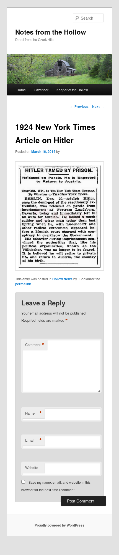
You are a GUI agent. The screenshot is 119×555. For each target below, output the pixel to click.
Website (31, 467)
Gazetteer (41, 89)
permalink (23, 283)
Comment (34, 344)
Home (21, 89)
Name (33, 413)
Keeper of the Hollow (72, 89)
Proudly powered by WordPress (59, 525)
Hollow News (62, 278)
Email (33, 440)
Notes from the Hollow (50, 31)
